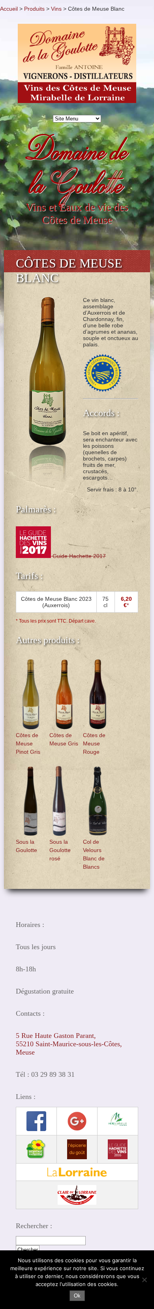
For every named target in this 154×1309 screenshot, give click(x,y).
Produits (34, 9)
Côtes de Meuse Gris (63, 739)
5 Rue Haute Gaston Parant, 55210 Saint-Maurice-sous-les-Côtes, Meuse (69, 1044)
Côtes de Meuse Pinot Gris (28, 743)
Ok (77, 1296)
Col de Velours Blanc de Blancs (94, 854)
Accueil (9, 9)
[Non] (144, 1280)
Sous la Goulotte (26, 846)
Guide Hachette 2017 (78, 556)
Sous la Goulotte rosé (60, 850)
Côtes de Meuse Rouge (94, 743)
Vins (56, 9)
